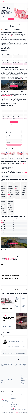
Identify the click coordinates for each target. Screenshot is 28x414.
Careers (12, 397)
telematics (9, 194)
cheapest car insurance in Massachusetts (7, 95)
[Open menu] (26, 1)
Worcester (2, 220)
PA (5, 364)
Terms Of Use (21, 394)
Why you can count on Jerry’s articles (6, 334)
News (11, 394)
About (20, 393)
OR (4, 364)
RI (6, 364)
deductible (2, 209)
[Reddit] (18, 406)
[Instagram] (11, 406)
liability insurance (22, 163)
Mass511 (7, 252)
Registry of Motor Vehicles (2, 253)
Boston (2, 222)
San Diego (24, 364)
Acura (15, 374)
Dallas (15, 365)
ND (9, 363)
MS (6, 363)
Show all (24, 366)
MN (4, 363)
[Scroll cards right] (26, 58)
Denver (15, 366)
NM (12, 363)
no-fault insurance (8, 259)
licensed (20, 409)
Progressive (5, 375)
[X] (12, 406)
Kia (14, 378)
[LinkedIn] (14, 406)
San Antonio (24, 363)
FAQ (11, 393)
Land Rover (12, 374)
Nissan (11, 378)
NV (1, 364)
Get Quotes (12, 18)
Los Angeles (20, 365)
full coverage (10, 35)
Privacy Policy (16, 412)
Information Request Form (4, 409)
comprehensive (25, 172)
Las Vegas (20, 364)
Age (6, 129)
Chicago (16, 364)
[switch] (21, 132)
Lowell (2, 230)
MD (2, 363)
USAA (4, 381)
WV (2, 365)
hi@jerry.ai (4, 405)
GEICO (2, 379)
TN (8, 364)
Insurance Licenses (21, 397)
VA (11, 364)
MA (1, 363)
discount (21, 78)
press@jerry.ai (6, 406)
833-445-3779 (2, 399)
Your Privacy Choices (13, 398)
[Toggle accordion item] (26, 176)
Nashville (20, 366)
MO (5, 363)
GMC (8, 379)
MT (7, 363)
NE (10, 363)
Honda (8, 380)
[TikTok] (17, 406)
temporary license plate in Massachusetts (10, 258)
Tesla (11, 379)
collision (3, 173)
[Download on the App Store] (13, 404)
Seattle (24, 365)
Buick (8, 374)
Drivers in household (17, 129)
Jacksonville (20, 363)
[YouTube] (15, 406)
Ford (8, 378)
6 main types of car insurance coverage (11, 260)
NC (8, 363)
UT (10, 364)
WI (1, 365)
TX (9, 364)
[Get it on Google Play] (18, 404)
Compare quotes (14, 243)
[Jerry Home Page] (2, 1)
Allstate (2, 375)
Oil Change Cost (23, 380)
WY (3, 365)
